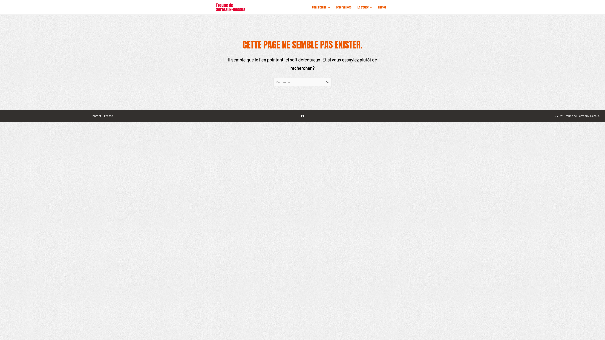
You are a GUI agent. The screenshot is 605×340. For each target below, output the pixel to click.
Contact (96, 116)
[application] (328, 7)
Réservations (343, 7)
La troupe (363, 7)
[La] (302, 116)
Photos (382, 7)
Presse (108, 116)
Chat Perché (319, 7)
